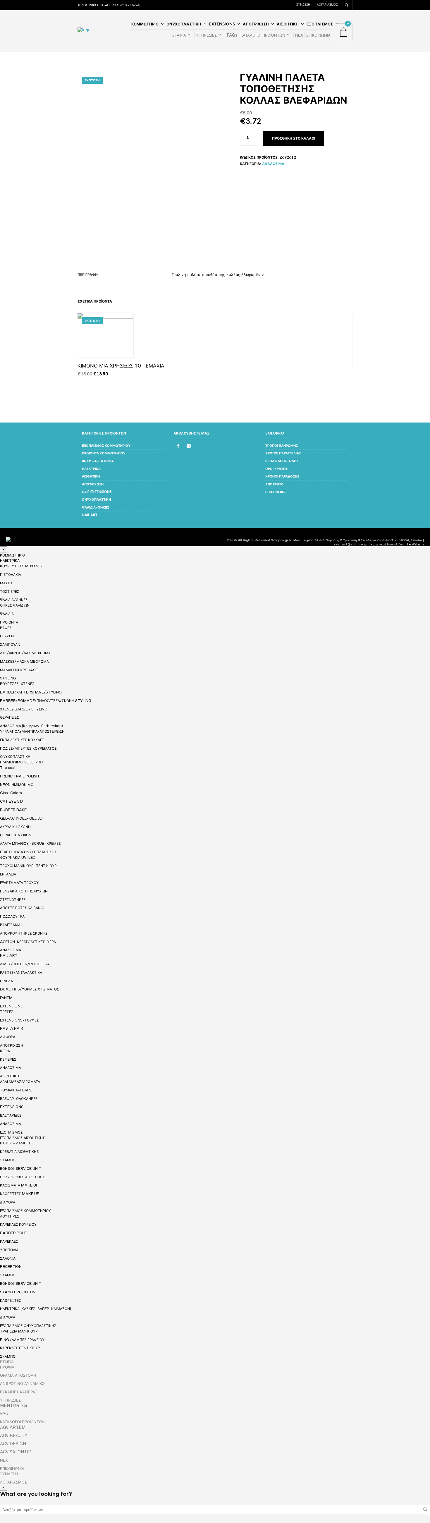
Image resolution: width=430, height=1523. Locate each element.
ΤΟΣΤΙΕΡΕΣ (9, 591)
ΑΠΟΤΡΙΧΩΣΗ (256, 24)
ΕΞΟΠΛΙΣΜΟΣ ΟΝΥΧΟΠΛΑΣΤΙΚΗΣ (28, 1325)
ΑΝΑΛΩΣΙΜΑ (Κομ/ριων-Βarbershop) (31, 726)
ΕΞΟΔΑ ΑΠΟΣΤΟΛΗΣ (281, 461)
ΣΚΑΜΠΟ (8, 1160)
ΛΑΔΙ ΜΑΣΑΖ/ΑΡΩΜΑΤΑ (20, 1081)
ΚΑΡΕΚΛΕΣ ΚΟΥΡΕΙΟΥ (18, 1224)
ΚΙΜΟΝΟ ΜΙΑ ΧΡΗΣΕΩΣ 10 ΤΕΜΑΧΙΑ (121, 366)
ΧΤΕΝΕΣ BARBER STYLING (23, 709)
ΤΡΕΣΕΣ (6, 1011)
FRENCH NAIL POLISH (19, 776)
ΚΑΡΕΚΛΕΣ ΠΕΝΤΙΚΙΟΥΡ (20, 1348)
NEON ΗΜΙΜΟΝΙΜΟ (16, 784)
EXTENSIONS (222, 24)
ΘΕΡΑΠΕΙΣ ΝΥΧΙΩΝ (15, 835)
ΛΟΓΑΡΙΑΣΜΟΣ (327, 4)
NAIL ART (89, 515)
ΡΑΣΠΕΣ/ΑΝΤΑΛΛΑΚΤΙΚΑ (21, 972)
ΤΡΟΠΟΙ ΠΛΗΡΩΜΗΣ (281, 446)
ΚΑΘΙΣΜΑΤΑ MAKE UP (19, 1185)
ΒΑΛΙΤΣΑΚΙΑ (10, 925)
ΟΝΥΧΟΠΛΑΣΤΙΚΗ (183, 24)
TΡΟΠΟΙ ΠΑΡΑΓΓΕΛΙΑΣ (283, 453)
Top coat (8, 767)
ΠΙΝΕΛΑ (6, 981)
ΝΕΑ (299, 35)
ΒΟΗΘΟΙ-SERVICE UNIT (20, 1168)
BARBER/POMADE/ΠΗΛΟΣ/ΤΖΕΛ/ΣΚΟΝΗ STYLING (45, 700)
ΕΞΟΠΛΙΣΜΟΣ (320, 24)
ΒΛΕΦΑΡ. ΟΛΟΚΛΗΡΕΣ (19, 1098)
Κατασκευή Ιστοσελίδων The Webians (397, 544)
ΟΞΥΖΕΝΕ (8, 636)
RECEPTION (11, 1266)
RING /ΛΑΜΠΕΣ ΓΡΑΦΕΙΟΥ (22, 1339)
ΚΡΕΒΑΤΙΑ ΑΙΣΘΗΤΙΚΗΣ (19, 1151)
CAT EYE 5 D (11, 801)
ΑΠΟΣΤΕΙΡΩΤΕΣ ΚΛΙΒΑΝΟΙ (22, 908)
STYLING (8, 678)
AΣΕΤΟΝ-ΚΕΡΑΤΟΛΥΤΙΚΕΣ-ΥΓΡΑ (28, 942)
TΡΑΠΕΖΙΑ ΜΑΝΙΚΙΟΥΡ (19, 1331)
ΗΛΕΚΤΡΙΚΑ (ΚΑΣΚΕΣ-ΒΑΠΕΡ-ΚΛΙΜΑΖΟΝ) (35, 1308)
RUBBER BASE (13, 810)
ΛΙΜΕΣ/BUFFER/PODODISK (24, 964)
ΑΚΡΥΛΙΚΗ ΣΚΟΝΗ (15, 827)
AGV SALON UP (15, 1452)
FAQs (232, 35)
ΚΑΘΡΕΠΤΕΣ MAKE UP (19, 1193)
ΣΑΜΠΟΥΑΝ (10, 644)
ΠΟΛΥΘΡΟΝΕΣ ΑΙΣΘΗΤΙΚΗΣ (23, 1177)
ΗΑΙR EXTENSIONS (97, 492)
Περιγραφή (88, 274)
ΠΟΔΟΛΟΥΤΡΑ (12, 916)
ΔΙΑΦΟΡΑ (7, 1037)
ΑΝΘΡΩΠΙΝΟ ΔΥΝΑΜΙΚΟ (22, 1383)
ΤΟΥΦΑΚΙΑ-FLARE (16, 1090)
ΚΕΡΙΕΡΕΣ (8, 1059)
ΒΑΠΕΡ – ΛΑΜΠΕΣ (15, 1143)
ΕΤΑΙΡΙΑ (179, 35)
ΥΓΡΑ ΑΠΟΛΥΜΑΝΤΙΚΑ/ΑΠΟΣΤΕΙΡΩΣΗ (32, 731)
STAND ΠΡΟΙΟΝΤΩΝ (17, 1292)
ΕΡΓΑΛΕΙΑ (8, 874)
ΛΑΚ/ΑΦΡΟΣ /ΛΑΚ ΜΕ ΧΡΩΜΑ (25, 653)
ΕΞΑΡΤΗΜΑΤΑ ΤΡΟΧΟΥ (19, 882)
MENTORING (13, 1405)
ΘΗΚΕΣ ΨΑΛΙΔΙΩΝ (15, 605)
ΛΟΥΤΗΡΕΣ (9, 1216)
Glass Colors (11, 793)
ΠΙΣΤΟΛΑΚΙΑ (10, 574)
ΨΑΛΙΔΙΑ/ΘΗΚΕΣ (95, 507)
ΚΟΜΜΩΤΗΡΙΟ (145, 24)
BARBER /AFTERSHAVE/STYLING (31, 692)
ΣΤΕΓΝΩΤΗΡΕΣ (13, 899)
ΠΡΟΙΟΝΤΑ (9, 622)
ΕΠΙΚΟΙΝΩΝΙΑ (318, 35)
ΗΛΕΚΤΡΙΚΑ (91, 469)
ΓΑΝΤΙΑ (6, 997)
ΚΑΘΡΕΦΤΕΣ (10, 1300)
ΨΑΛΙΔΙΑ (7, 614)
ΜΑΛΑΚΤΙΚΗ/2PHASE (19, 670)
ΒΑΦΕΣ (6, 628)
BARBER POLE (13, 1233)
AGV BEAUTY (13, 1435)
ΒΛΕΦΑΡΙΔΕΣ (11, 1115)
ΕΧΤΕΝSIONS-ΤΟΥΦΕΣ (19, 1020)
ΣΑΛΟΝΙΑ (8, 1258)
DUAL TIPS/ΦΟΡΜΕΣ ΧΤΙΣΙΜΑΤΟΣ (29, 989)
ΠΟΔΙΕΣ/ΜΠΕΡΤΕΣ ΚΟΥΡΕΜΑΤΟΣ (28, 748)
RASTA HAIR (11, 1028)
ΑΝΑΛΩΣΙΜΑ (273, 164)
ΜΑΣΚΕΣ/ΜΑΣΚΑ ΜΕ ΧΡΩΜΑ (24, 661)
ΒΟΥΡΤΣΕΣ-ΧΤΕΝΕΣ (98, 461)
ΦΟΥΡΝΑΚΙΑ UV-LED (18, 857)
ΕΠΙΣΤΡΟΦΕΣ (275, 492)
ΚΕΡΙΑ (5, 1051)
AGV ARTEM (12, 1427)
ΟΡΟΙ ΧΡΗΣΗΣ (276, 469)
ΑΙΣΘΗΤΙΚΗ (288, 24)
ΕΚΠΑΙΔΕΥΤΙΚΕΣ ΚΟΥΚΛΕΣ (22, 740)
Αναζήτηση (425, 1509)
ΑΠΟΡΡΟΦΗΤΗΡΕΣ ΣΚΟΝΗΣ (24, 933)
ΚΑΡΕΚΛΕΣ (9, 1241)
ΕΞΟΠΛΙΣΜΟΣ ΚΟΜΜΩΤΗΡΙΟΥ (106, 446)
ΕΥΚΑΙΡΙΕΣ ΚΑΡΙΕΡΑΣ (18, 1392)
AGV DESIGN (13, 1443)
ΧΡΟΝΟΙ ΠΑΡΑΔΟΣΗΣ (282, 476)
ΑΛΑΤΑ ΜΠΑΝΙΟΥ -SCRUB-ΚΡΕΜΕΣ (30, 843)
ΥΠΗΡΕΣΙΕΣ (206, 35)
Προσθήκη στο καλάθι (293, 138)
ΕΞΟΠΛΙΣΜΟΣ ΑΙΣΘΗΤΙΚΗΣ (22, 1138)
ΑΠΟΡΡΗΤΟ (274, 484)
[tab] (119, 275)
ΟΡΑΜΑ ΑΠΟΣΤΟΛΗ (18, 1375)
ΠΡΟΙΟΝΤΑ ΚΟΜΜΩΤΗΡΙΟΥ (103, 453)
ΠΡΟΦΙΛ (7, 1367)
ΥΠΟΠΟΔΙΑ (9, 1250)
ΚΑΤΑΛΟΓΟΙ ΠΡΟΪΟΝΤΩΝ (262, 35)
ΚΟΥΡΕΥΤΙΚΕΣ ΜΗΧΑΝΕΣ (21, 566)
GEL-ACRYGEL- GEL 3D (21, 818)
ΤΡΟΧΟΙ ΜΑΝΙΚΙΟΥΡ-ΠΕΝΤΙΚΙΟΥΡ (28, 865)
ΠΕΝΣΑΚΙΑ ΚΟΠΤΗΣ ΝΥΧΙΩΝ (24, 891)
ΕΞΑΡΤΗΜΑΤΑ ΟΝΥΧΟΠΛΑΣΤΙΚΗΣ (28, 852)
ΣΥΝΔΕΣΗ (303, 4)
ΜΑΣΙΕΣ (6, 583)
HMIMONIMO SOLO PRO (21, 762)
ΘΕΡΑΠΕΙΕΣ (9, 717)
